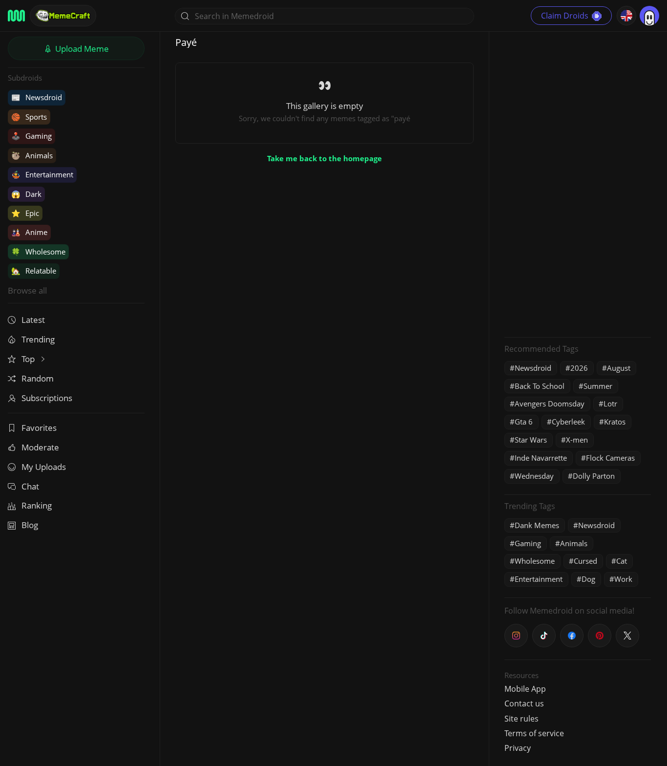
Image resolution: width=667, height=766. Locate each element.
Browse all (27, 290)
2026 (579, 368)
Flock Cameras (610, 458)
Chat (30, 486)
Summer (598, 386)
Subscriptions (46, 398)
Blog (29, 525)
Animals (32, 155)
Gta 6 (524, 421)
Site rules (521, 718)
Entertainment (42, 174)
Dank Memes (537, 525)
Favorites (39, 427)
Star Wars (531, 440)
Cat (621, 561)
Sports (29, 117)
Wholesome (38, 251)
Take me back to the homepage (324, 158)
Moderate (40, 447)
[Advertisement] (577, 183)
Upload (81, 48)
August (618, 368)
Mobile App (525, 688)
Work (623, 579)
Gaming (31, 136)
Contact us (524, 703)
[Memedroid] (16, 15)
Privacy (517, 748)
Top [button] (29, 358)
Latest (33, 319)
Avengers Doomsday (549, 403)
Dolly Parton (594, 476)
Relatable (33, 271)
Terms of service (534, 733)
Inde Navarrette (541, 458)
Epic (25, 213)
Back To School (539, 386)
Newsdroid (36, 97)
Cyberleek (568, 421)
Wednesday (534, 476)
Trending (38, 339)
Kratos (614, 421)
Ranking (36, 505)
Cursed (585, 561)
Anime (29, 232)
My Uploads (43, 466)
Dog (588, 579)
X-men (577, 440)
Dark (26, 194)
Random (37, 378)
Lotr (610, 403)
